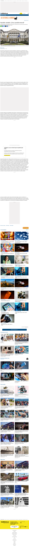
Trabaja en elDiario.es (14, 532)
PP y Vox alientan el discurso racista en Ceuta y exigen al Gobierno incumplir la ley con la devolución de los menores (7, 419)
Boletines (14, 543)
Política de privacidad (14, 536)
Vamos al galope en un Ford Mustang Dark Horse (21, 481)
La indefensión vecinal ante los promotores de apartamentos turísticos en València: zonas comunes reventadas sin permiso (7, 355)
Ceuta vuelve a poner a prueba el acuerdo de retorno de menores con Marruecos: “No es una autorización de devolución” (21, 407)
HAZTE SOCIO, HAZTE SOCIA (14, 526)
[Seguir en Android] (20, 522)
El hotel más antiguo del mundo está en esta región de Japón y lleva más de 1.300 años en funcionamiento (7, 482)
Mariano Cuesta (2, 371)
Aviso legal (14, 535)
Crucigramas (5, 519)
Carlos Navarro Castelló (3, 356)
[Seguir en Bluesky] (20, 526)
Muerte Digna (7, 225)
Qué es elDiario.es (14, 530)
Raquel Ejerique (21, 396)
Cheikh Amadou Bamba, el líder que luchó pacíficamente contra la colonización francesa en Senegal (21, 506)
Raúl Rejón (2, 396)
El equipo (14, 531)
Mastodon (14, 545)
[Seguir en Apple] (21, 522)
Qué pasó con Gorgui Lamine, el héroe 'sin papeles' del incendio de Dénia (21, 443)
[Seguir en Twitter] (21, 526)
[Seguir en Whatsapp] (27, 526)
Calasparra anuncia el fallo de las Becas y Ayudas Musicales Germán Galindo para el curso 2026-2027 (7, 470)
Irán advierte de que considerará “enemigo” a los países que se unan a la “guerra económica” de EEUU (7, 431)
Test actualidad (24, 519)
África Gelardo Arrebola (17, 396)
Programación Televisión (20, 519)
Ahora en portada (3, 384)
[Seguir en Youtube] (25, 526)
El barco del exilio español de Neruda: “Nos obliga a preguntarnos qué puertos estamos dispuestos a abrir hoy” (7, 455)
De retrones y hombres (2, 225)
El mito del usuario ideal (18, 369)
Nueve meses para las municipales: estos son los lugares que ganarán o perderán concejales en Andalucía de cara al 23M (7, 506)
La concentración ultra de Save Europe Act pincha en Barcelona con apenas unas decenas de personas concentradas (21, 343)
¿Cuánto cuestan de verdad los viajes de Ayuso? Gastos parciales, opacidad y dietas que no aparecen (21, 395)
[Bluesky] (4, 26)
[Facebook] (2, 26)
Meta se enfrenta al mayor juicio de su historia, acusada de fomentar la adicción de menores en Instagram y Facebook (7, 443)
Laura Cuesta (2, 483)
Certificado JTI (14, 544)
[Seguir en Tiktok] (26, 526)
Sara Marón (16, 408)
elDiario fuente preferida (13, 519)
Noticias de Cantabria (27, 519)
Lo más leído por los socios (4, 332)
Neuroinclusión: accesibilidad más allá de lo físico (7, 370)
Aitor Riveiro (2, 420)
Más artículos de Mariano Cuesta (5, 358)
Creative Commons (14, 534)
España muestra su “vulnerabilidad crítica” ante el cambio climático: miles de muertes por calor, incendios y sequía (7, 395)
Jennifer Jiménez (16, 457)
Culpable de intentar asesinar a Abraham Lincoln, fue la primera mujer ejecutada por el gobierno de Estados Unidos (7, 494)
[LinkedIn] (7, 26)
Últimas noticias (3, 459)
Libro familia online (16, 519)
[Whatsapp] (1, 26)
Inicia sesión (24, 13)
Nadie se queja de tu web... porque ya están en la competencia (21, 381)
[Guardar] (8, 26)
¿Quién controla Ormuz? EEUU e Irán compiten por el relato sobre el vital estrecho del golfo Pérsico (21, 419)
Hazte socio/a (21, 13)
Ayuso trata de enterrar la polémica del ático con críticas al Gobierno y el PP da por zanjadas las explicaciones (7, 407)
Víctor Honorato (16, 420)
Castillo (10, 519)
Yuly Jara (25, 396)
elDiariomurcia (2, 471)
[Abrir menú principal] (28, 13)
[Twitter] (5, 26)
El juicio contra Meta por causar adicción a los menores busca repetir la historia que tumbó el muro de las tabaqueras (21, 431)
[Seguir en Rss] (20, 527)
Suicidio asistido (11, 225)
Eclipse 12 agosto (8, 519)
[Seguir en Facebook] (22, 526)
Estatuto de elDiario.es (14, 533)
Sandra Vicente (16, 344)
